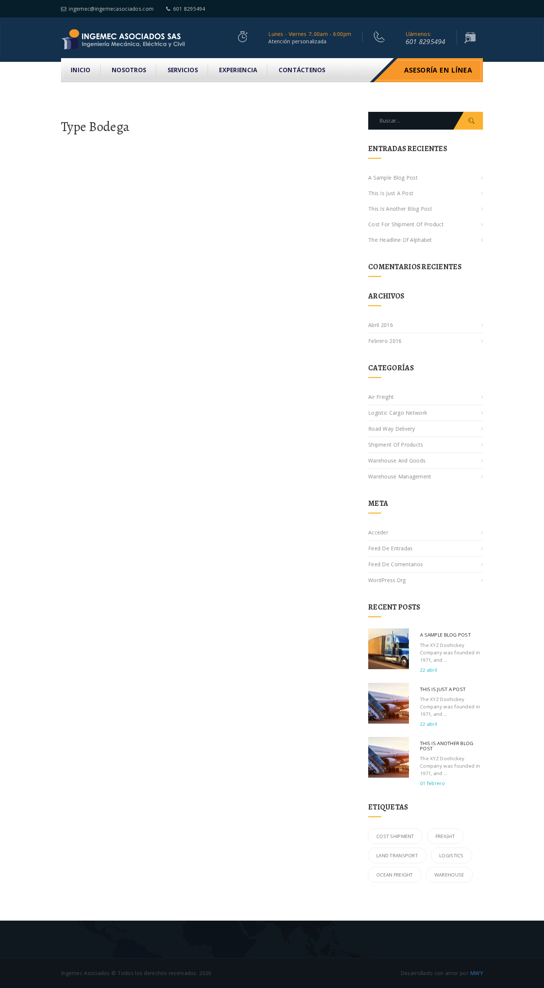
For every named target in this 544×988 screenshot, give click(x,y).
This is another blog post (400, 208)
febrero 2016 (385, 340)
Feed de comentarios (395, 564)
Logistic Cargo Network (397, 412)
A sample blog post (393, 177)
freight (445, 836)
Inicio (81, 70)
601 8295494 (189, 8)
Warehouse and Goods (397, 460)
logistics (451, 855)
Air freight (381, 396)
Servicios (183, 70)
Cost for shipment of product (406, 224)
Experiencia (238, 70)
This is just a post (390, 193)
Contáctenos (302, 70)
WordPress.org (387, 580)
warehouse (449, 874)
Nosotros (129, 70)
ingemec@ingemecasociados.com (111, 8)
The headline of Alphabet (400, 239)
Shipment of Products (395, 444)
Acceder (378, 532)
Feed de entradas (390, 548)
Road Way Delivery (391, 428)
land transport (397, 855)
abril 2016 (380, 324)
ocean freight (394, 874)
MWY (476, 973)
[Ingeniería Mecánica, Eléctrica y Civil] (124, 39)
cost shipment (395, 836)
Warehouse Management (399, 476)
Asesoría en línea (438, 70)
